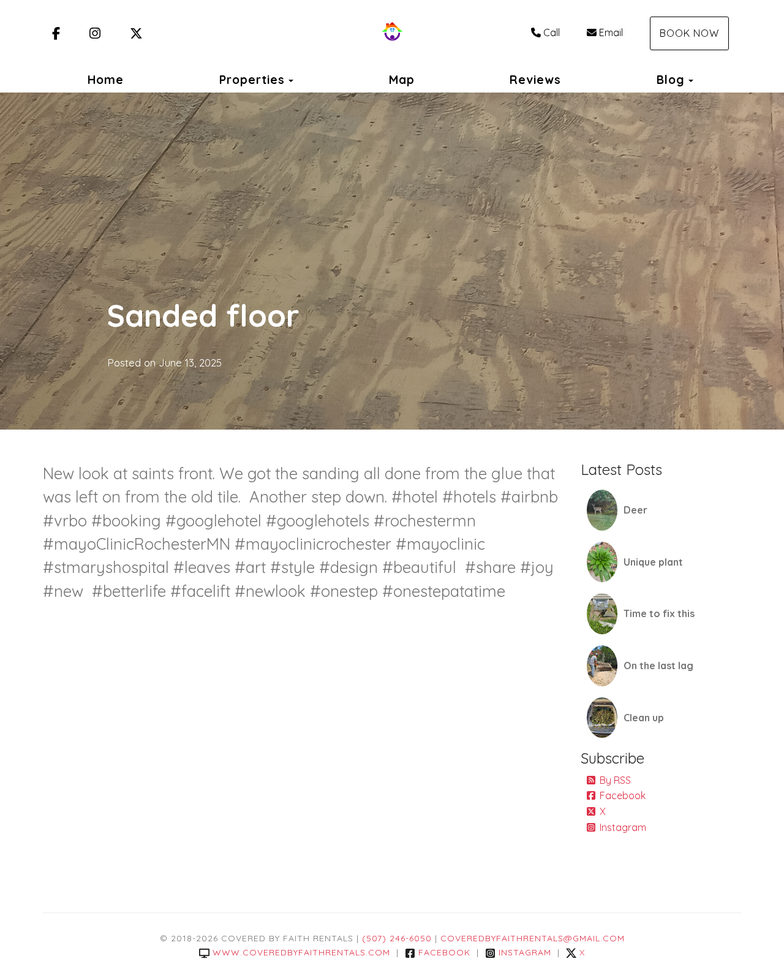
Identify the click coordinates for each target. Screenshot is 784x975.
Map (402, 79)
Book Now (689, 33)
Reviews (535, 79)
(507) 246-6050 (397, 938)
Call (551, 32)
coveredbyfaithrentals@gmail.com (532, 938)
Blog (671, 79)
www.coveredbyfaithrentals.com (301, 952)
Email (611, 32)
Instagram (623, 827)
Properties (252, 79)
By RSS (615, 780)
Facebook (623, 795)
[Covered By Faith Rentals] (392, 33)
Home (106, 79)
